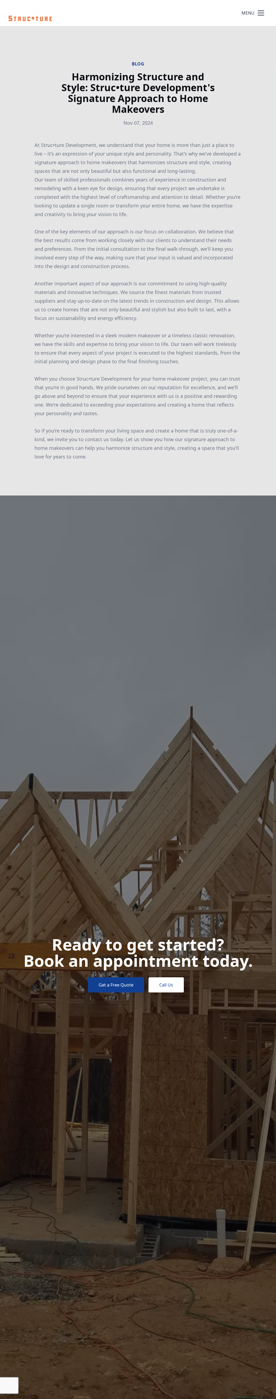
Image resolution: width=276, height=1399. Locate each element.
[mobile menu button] (260, 12)
